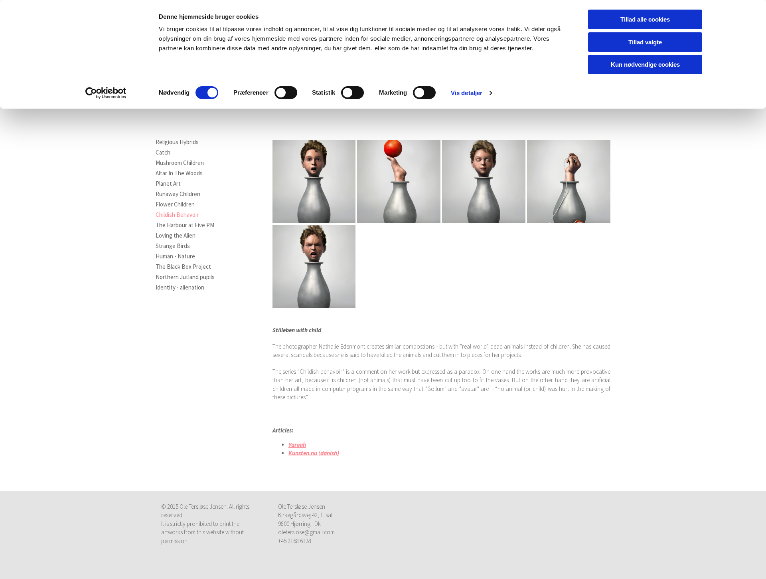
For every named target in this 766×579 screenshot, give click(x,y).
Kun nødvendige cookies (645, 64)
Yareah (297, 444)
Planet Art (168, 183)
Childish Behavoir (177, 215)
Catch (163, 152)
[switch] (285, 92)
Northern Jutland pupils (185, 277)
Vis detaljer (466, 92)
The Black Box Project (183, 267)
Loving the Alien (175, 235)
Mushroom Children (180, 163)
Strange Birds (173, 246)
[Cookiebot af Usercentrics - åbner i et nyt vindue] (106, 93)
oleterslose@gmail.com (306, 532)
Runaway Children (178, 194)
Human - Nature (175, 256)
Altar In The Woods (179, 173)
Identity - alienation (180, 287)
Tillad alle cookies (645, 19)
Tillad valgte (645, 42)
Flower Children (175, 204)
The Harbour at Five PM (185, 225)
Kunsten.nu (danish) (313, 453)
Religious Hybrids (177, 142)
